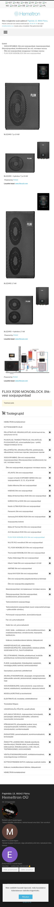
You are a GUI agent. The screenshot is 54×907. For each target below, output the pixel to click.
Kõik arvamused (10, 870)
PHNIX (15, 180)
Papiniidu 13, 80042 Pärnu (37, 21)
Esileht (4, 44)
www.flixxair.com (21, 184)
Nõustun (25, 897)
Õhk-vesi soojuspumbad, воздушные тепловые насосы (24, 51)
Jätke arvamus (27, 870)
